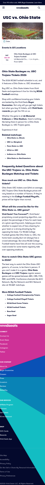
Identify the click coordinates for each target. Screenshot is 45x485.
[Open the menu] (3, 7)
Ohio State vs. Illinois (16, 138)
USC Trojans (21, 273)
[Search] (39, 7)
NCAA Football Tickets (16, 307)
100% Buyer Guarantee (25, 2)
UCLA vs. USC (12, 150)
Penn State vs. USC (15, 146)
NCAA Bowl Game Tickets (17, 303)
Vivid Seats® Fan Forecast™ (15, 214)
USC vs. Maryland (14, 142)
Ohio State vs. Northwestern (19, 158)
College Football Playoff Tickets (20, 299)
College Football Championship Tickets (23, 295)
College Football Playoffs (27, 197)
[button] (6, 41)
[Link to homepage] (22, 8)
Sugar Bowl (11, 315)
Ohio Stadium (20, 119)
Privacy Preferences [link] (7, 476)
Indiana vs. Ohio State (16, 154)
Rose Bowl (11, 311)
